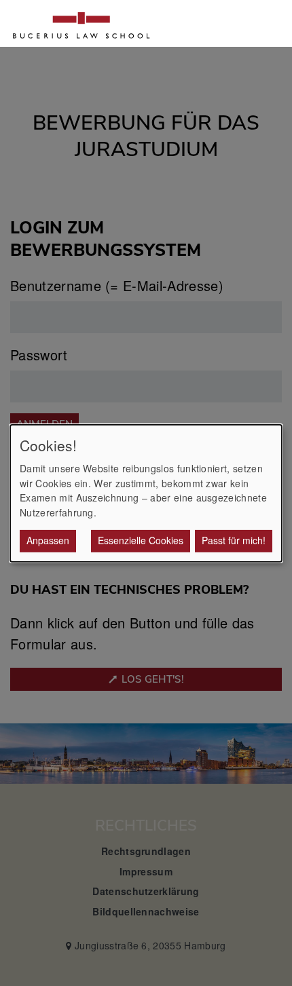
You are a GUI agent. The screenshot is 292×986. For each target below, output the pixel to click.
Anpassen (47, 540)
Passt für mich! (234, 540)
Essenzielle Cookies (140, 540)
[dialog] (146, 492)
